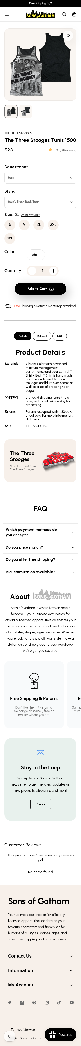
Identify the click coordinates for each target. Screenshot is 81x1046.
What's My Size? (30, 214)
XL (39, 225)
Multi (35, 255)
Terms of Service (23, 1030)
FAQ (59, 336)
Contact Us (20, 955)
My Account (20, 984)
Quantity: (13, 270)
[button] (7, 14)
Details (23, 336)
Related (42, 336)
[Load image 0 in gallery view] (11, 112)
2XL (53, 225)
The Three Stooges (18, 133)
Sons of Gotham (31, 1038)
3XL (10, 238)
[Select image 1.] (26, 112)
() (65, 150)
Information (20, 970)
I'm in (40, 804)
